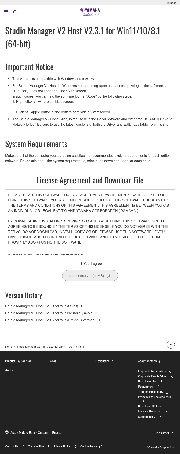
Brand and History (149, 406)
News (53, 361)
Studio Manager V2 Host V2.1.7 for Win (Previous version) (50, 319)
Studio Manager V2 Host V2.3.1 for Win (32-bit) (41, 305)
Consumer (162, 433)
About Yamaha (147, 361)
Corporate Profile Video (152, 376)
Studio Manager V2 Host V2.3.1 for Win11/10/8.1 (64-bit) (49, 312)
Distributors (101, 361)
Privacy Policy (62, 446)
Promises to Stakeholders (154, 397)
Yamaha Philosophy (150, 391)
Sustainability (146, 416)
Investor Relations (149, 411)
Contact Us (11, 446)
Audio (9, 370)
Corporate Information (152, 371)
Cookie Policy (88, 446)
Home (9, 346)
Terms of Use (36, 446)
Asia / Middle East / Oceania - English (36, 432)
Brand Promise (147, 381)
